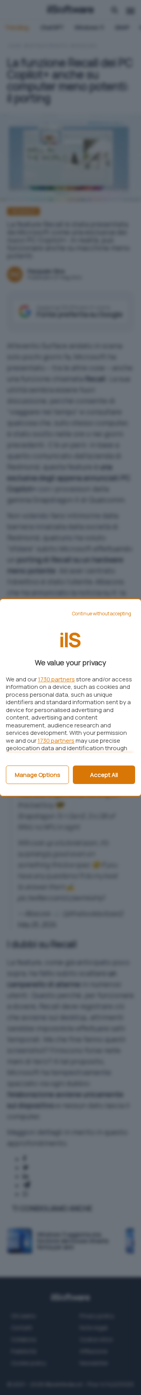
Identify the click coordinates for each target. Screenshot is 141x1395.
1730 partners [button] (56, 679)
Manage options (37, 775)
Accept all (104, 775)
